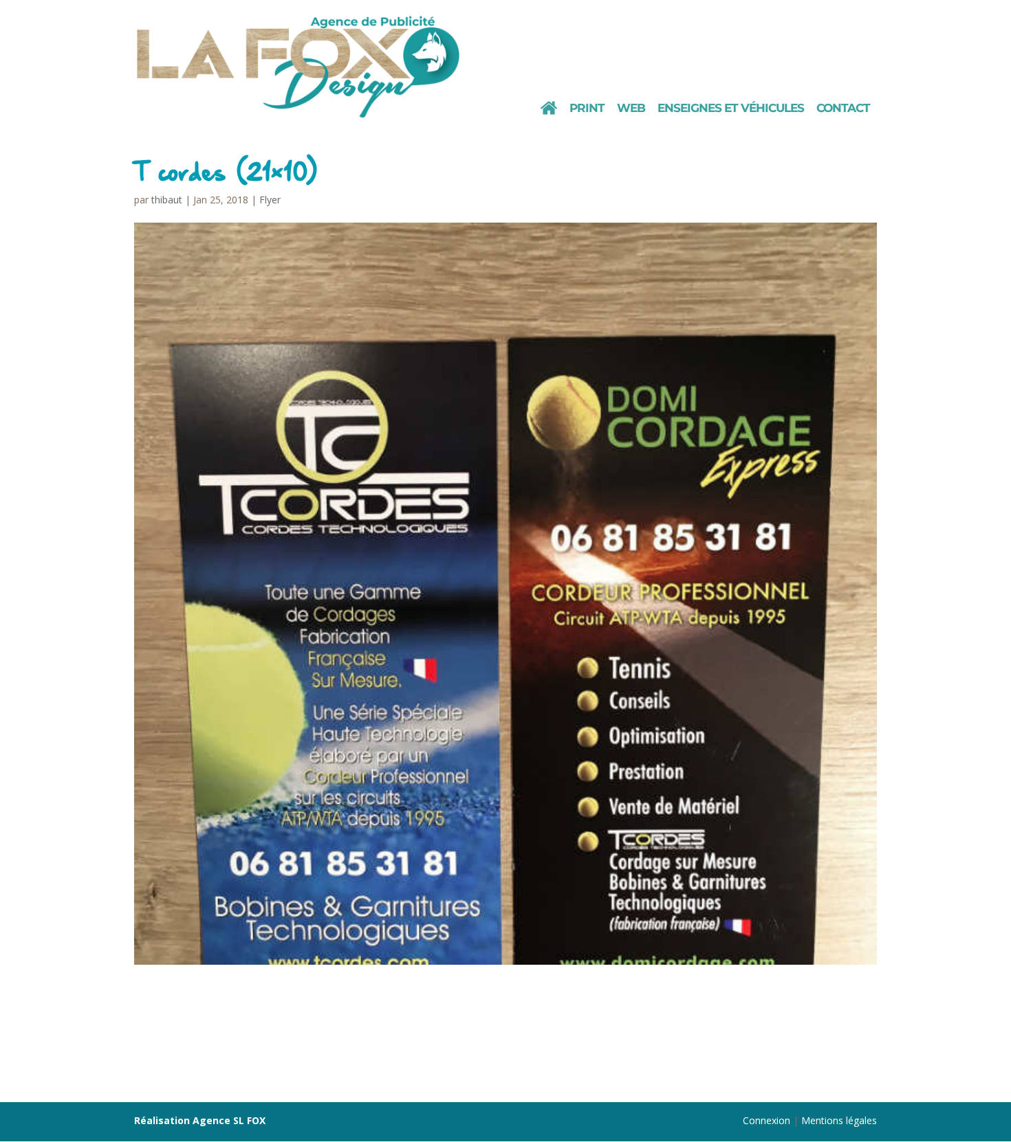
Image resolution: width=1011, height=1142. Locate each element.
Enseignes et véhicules (730, 109)
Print (587, 109)
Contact (843, 109)
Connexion (766, 1120)
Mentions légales (839, 1120)
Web (631, 109)
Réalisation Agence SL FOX (199, 1120)
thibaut (166, 199)
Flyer (270, 199)
